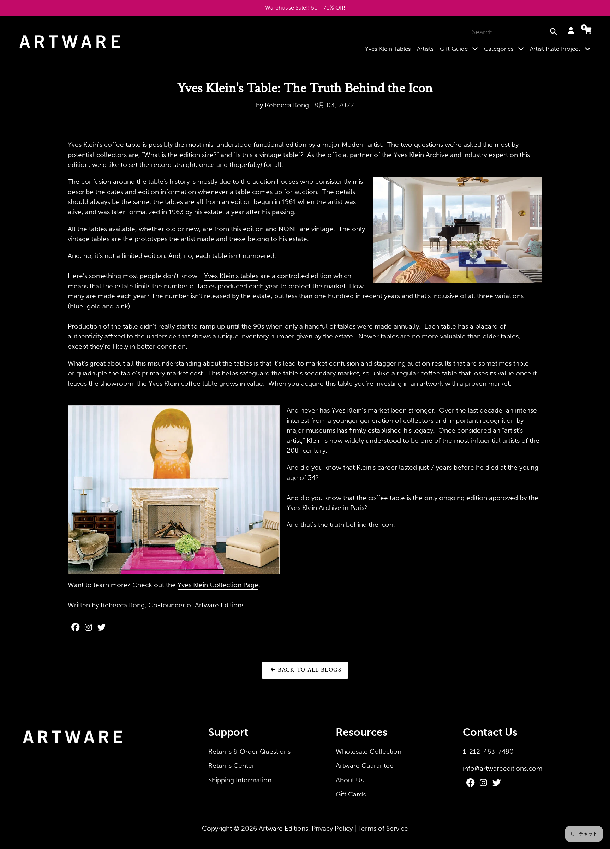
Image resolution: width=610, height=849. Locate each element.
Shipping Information (239, 780)
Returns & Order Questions (249, 751)
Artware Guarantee (365, 765)
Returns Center (231, 765)
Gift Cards (351, 794)
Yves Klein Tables (388, 48)
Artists (425, 48)
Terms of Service (383, 828)
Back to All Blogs (308, 670)
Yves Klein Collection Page (218, 585)
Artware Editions (283, 828)
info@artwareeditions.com (502, 768)
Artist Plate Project (561, 48)
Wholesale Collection (368, 751)
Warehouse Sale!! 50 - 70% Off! (305, 7)
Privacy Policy (332, 828)
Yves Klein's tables (231, 276)
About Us (350, 780)
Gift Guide (460, 48)
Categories (505, 48)
